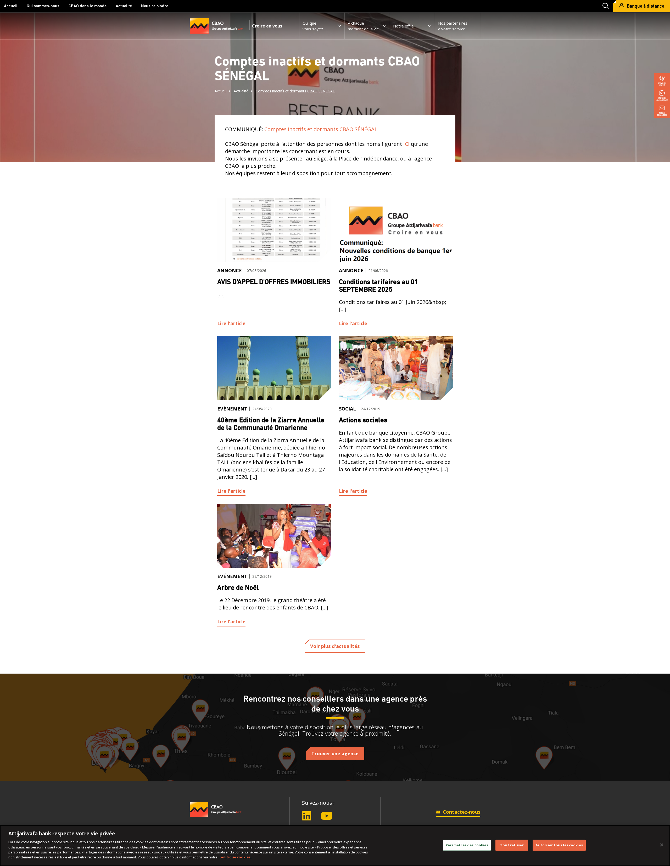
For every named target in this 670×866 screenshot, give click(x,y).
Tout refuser (512, 845)
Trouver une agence (662, 98)
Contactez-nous (461, 812)
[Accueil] (216, 812)
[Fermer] (661, 845)
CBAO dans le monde (88, 6)
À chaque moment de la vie (363, 25)
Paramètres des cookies (467, 845)
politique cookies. (236, 857)
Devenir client (662, 83)
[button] (604, 6)
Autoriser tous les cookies (559, 845)
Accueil (11, 6)
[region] (335, 845)
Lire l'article (231, 323)
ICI (406, 143)
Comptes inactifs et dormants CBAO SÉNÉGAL (320, 129)
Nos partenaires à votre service (452, 25)
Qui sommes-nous (43, 6)
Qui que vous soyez (313, 25)
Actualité (124, 6)
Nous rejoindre (154, 6)
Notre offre (403, 26)
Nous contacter (662, 113)
